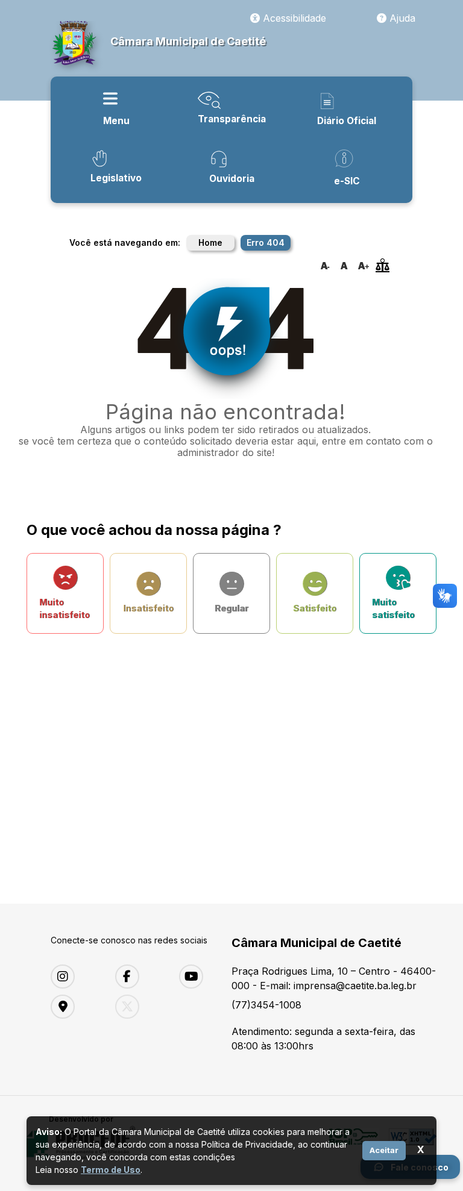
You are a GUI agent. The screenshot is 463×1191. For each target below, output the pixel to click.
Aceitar (384, 1150)
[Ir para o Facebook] (138, 976)
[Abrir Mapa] (74, 1007)
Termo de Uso (110, 1169)
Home (210, 242)
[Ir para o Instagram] (74, 976)
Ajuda (400, 18)
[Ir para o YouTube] (202, 976)
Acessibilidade (293, 18)
